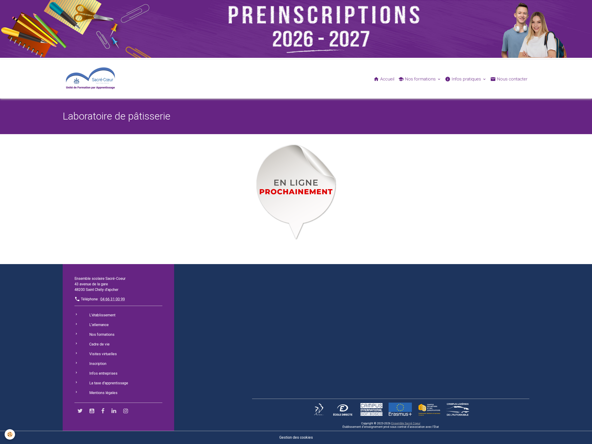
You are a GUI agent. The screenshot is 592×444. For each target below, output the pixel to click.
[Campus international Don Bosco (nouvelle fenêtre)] (371, 409)
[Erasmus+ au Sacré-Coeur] (400, 409)
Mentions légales (103, 393)
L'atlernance (99, 325)
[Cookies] (10, 434)
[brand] (91, 79)
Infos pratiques (466, 79)
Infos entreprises (103, 373)
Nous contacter (511, 79)
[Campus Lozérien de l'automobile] (457, 409)
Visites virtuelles (103, 354)
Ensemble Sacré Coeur (405, 423)
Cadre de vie (99, 344)
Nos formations (420, 79)
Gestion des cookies (296, 437)
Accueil (387, 79)
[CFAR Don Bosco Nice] (319, 409)
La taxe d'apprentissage (108, 383)
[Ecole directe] (342, 409)
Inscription (97, 363)
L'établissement (102, 315)
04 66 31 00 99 (112, 299)
